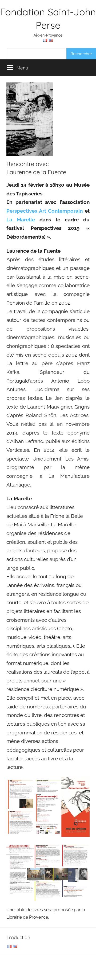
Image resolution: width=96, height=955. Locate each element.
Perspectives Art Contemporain (44, 211)
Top (90, 947)
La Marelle (20, 219)
